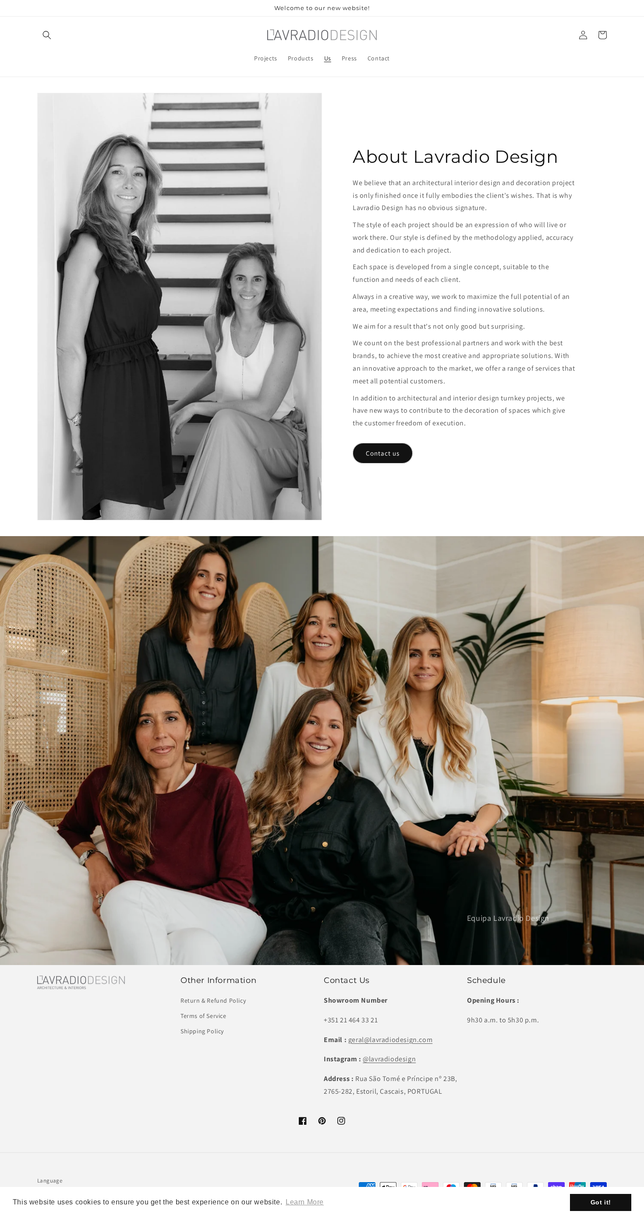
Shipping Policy (202, 1031)
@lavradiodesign (389, 1059)
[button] (47, 35)
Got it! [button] (601, 1202)
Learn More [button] (305, 1202)
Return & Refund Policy (213, 1000)
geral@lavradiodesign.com (390, 1039)
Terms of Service (203, 1016)
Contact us (383, 453)
